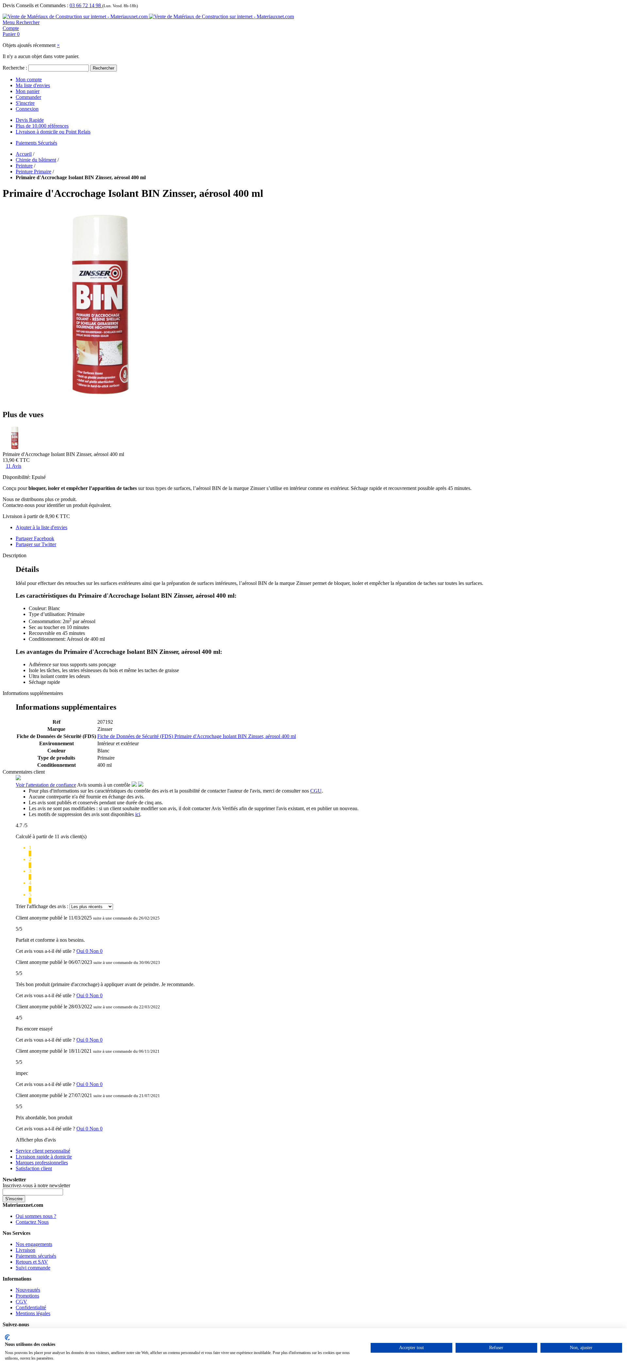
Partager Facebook (35, 538)
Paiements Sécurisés (36, 143)
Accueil (24, 154)
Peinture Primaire (33, 171)
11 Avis (13, 466)
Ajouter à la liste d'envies (41, 527)
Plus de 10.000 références (42, 126)
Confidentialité (31, 1307)
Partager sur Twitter (36, 544)
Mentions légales (33, 1313)
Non (96, 951)
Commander (28, 97)
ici (137, 814)
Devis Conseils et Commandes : (35, 5)
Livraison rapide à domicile (44, 1156)
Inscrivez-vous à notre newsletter (36, 1185)
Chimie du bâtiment (36, 160)
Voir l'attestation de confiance (46, 785)
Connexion (27, 109)
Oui (82, 951)
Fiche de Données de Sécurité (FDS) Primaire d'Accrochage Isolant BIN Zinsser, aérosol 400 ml (196, 736)
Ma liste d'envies (33, 85)
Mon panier (28, 91)
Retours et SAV (32, 1262)
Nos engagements (34, 1244)
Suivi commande (33, 1267)
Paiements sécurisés (36, 1256)
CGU (316, 791)
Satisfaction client (34, 1168)
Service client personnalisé (43, 1151)
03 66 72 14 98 (86, 5)
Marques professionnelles (42, 1162)
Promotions (27, 1296)
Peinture (24, 165)
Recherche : (15, 68)
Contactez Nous (32, 1222)
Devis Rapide (30, 120)
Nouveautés (28, 1290)
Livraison (25, 1250)
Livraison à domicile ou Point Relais (53, 131)
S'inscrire (25, 103)
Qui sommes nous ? (36, 1216)
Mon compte (29, 79)
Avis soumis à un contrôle (104, 785)
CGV (21, 1301)
